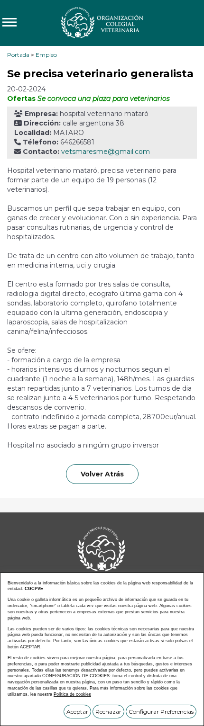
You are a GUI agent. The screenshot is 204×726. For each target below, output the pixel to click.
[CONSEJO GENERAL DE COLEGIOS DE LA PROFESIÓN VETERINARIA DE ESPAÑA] (102, 22)
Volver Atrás (102, 474)
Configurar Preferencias (161, 711)
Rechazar (108, 711)
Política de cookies (72, 694)
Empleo (46, 54)
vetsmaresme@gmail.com (105, 151)
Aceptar (77, 711)
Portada (18, 54)
